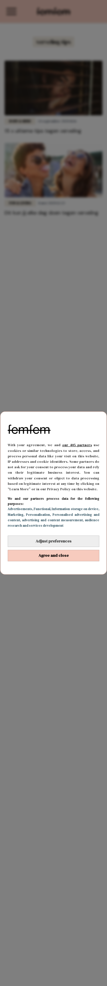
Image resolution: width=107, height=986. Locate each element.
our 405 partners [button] (77, 445)
